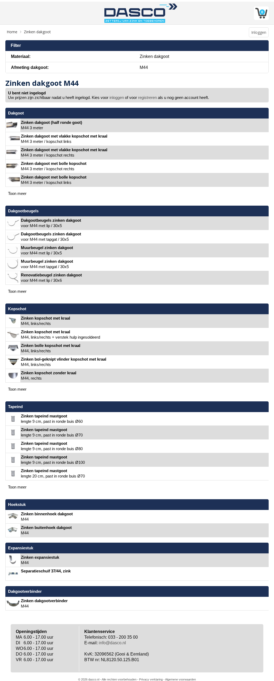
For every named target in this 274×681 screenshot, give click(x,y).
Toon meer (17, 193)
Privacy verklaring (151, 679)
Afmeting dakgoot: (30, 67)
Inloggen (258, 32)
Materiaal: (21, 56)
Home (12, 31)
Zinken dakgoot (37, 31)
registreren (147, 97)
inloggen (116, 97)
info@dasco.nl (112, 643)
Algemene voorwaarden (180, 679)
